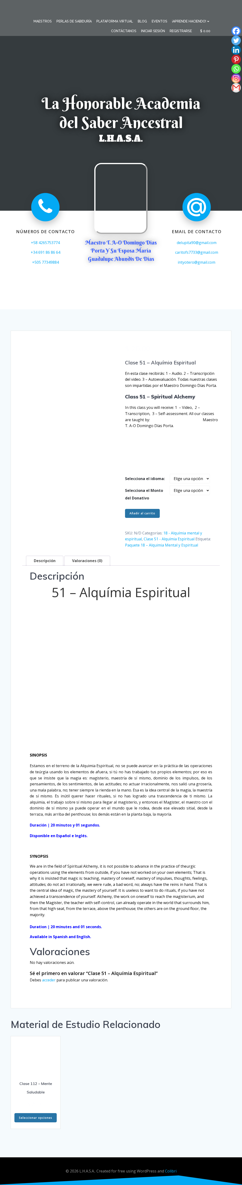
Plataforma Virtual (114, 21)
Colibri (171, 1171)
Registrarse (181, 31)
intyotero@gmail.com (196, 262)
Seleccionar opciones (35, 1118)
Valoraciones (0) (87, 560)
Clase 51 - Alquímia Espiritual (169, 539)
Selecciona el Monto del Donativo (144, 494)
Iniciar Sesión (153, 31)
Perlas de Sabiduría (74, 21)
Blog (142, 21)
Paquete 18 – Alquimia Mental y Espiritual (161, 545)
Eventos (159, 21)
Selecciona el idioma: (145, 478)
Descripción (45, 560)
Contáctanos (123, 31)
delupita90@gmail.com (196, 242)
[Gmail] (233, 87)
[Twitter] (233, 40)
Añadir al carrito (142, 513)
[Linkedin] (233, 50)
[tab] (44, 561)
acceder (49, 980)
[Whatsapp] (233, 69)
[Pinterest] (233, 59)
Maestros (43, 21)
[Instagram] (233, 78)
